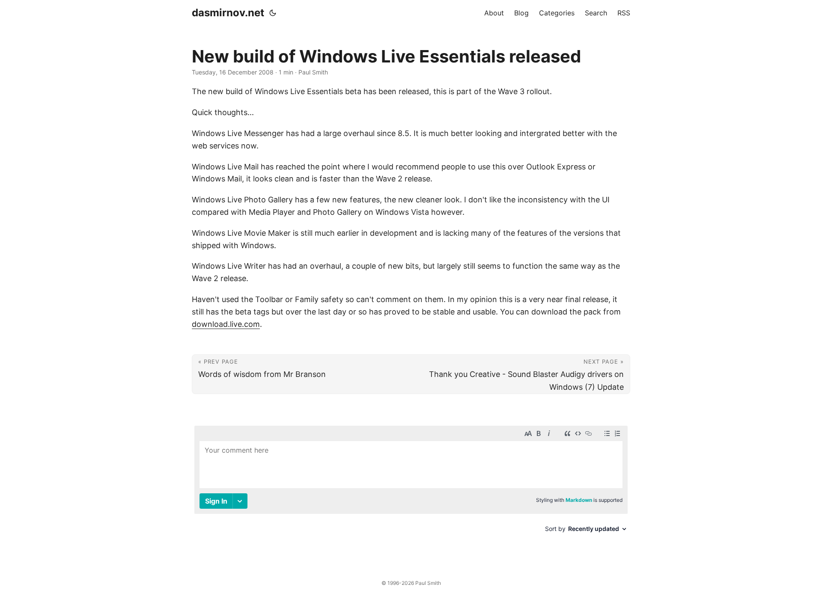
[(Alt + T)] (273, 13)
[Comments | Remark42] (411, 488)
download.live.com (226, 324)
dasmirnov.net (228, 12)
